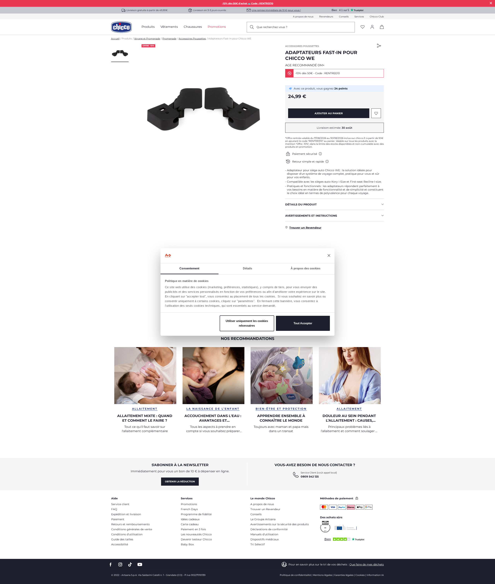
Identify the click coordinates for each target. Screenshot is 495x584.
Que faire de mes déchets (366, 564)
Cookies (360, 575)
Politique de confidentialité (295, 575)
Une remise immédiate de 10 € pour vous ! (276, 10)
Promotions (189, 504)
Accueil (115, 38)
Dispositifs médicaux (264, 539)
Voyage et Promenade (147, 38)
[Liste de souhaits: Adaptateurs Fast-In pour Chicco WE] (376, 113)
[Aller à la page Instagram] (120, 564)
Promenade (169, 38)
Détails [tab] (247, 268)
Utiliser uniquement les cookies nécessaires (247, 323)
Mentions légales (322, 575)
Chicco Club (377, 16)
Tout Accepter (303, 323)
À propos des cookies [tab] (305, 268)
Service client (120, 504)
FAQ (114, 509)
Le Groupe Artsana (263, 519)
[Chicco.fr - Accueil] (121, 27)
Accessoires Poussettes (192, 38)
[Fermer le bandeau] (329, 255)
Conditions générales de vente (131, 529)
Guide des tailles (122, 539)
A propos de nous (303, 16)
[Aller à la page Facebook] (110, 564)
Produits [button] (148, 27)
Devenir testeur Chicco (196, 539)
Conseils (344, 16)
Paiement (117, 519)
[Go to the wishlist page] (362, 27)
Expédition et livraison (126, 514)
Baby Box (187, 544)
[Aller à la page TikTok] (130, 564)
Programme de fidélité (196, 514)
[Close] (491, 3)
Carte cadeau (190, 524)
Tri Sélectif (257, 544)
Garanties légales (343, 575)
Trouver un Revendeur (265, 509)
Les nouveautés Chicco (196, 534)
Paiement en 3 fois (193, 529)
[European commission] (346, 527)
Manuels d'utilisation (264, 534)
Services (359, 16)
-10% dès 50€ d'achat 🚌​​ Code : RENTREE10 (247, 3)
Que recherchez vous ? (272, 27)
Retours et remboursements (130, 524)
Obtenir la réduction (180, 481)
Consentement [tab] (189, 268)
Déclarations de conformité (269, 529)
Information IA (375, 575)
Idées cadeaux (190, 519)
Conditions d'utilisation (127, 534)
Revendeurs (326, 16)
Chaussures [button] (193, 27)
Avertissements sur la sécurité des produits (279, 524)
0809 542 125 (310, 476)
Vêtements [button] (169, 27)
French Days (189, 509)
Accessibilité (119, 544)
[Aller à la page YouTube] (139, 564)
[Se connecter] (372, 27)
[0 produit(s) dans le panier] (380, 30)
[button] (120, 53)
